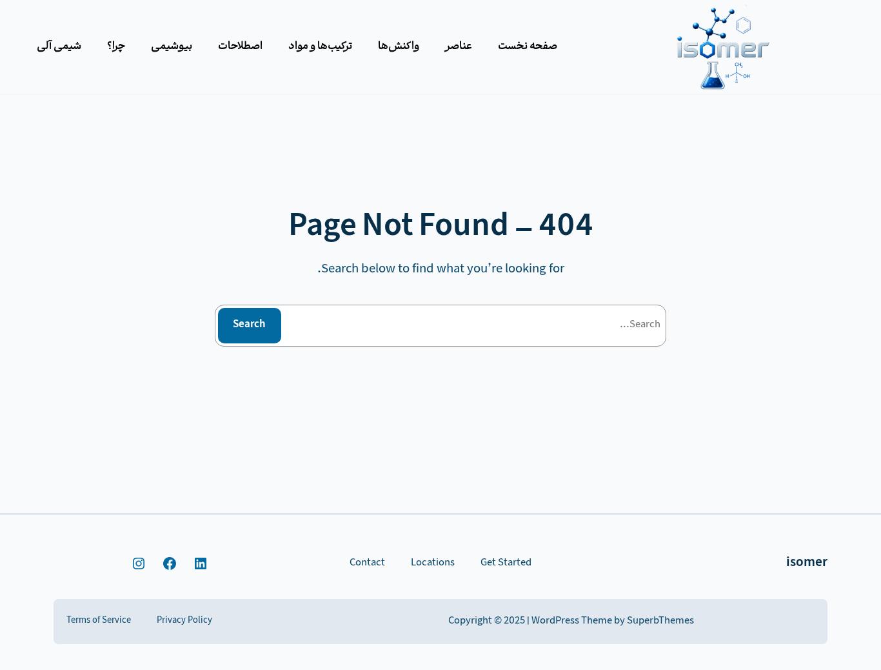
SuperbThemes (660, 621)
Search (249, 325)
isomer (806, 563)
